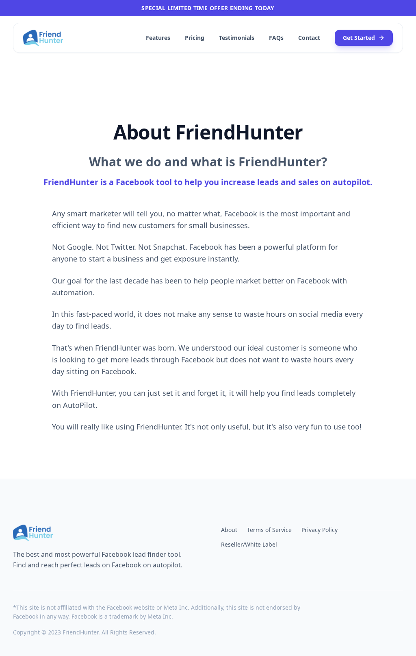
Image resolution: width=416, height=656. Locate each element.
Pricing (194, 37)
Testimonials (236, 37)
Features (158, 37)
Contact (309, 37)
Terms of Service (269, 530)
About (229, 530)
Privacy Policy (319, 530)
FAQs (276, 37)
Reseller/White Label (249, 544)
